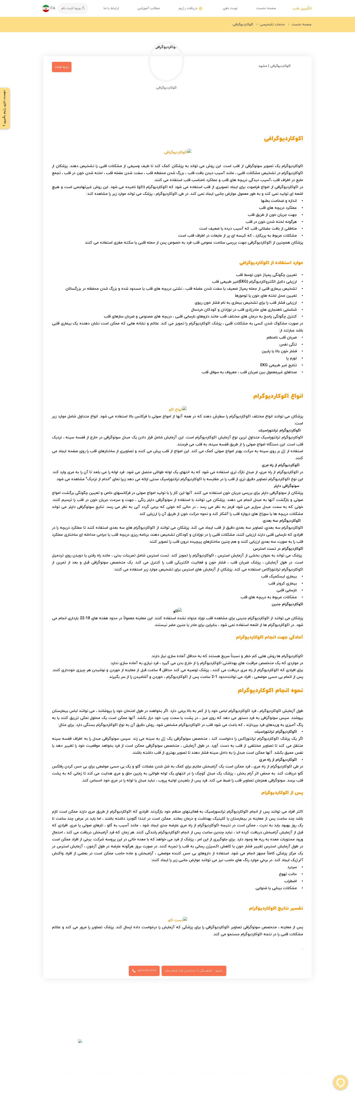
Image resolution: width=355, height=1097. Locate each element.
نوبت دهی (230, 8)
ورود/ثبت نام (71, 8)
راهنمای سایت (162, 1041)
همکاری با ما (210, 1060)
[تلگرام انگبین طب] (53, 1081)
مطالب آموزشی (148, 8)
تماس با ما (211, 1050)
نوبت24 (305, 1050)
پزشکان (306, 1060)
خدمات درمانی (254, 1041)
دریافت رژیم (188, 8)
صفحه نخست (266, 8)
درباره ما (213, 1041)
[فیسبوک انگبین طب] (46, 1081)
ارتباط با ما (111, 8)
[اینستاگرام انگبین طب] (58, 1081)
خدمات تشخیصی (251, 1050)
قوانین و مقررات (160, 1050)
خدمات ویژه (256, 1060)
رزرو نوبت (62, 67)
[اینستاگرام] (62, 1049)
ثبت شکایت (164, 1060)
